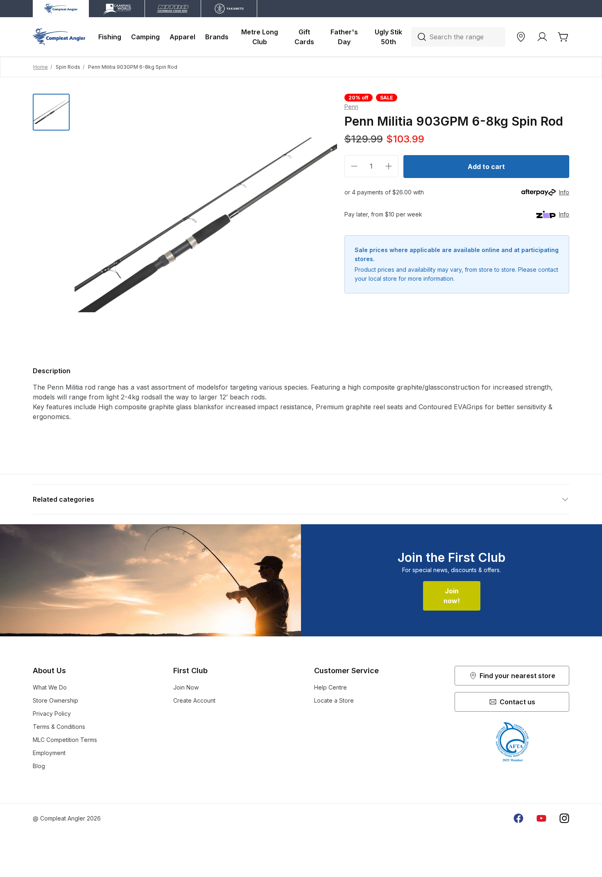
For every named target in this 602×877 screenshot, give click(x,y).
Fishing (109, 37)
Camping (145, 37)
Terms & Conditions (59, 726)
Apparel (182, 37)
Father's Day (345, 37)
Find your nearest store (517, 676)
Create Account (194, 700)
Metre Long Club (260, 37)
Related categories (63, 499)
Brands (217, 37)
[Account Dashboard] (542, 37)
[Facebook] (518, 818)
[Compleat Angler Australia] (59, 36)
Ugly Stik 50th (389, 37)
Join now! (452, 596)
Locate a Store (334, 700)
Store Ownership (55, 700)
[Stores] (521, 37)
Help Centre (330, 687)
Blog (39, 765)
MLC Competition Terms (65, 739)
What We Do (50, 687)
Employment (49, 752)
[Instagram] (564, 818)
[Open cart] (563, 37)
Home (40, 67)
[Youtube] (541, 818)
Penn (351, 106)
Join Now (186, 687)
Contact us (517, 702)
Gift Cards (304, 37)
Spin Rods (68, 67)
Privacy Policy (52, 713)
